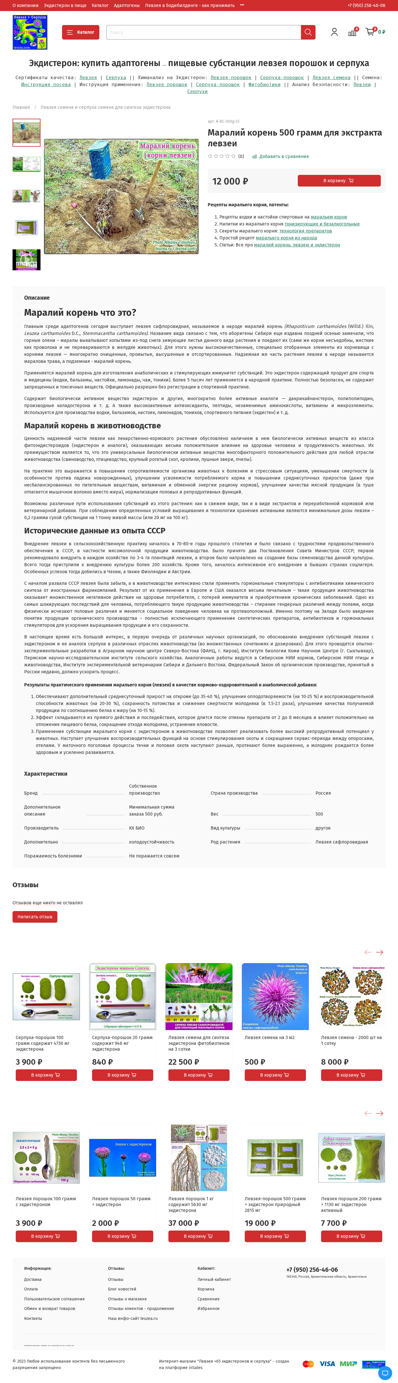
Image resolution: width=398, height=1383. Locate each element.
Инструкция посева (46, 84)
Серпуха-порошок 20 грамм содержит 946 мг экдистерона (122, 1043)
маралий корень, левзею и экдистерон (297, 245)
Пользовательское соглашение (54, 1299)
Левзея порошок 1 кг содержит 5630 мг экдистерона (191, 1204)
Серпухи (197, 91)
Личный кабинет (214, 1279)
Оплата (31, 1289)
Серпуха (116, 77)
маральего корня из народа (286, 238)
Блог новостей (122, 1289)
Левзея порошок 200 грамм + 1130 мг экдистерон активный (351, 1204)
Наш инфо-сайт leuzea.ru (133, 1318)
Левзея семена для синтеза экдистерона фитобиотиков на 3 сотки (199, 1043)
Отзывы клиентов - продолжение (141, 1308)
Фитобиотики (265, 84)
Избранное (209, 1308)
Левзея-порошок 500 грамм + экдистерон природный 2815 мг (275, 1204)
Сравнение (209, 1299)
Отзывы (116, 1279)
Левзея (88, 77)
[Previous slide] (55, 196)
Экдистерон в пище (65, 5)
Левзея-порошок (231, 77)
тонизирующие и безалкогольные (322, 224)
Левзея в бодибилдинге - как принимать (190, 5)
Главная (21, 107)
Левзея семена (332, 77)
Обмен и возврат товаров (49, 1308)
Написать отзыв (34, 916)
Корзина (206, 1289)
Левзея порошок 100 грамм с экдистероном (46, 1201)
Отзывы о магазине (127, 1299)
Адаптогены (127, 5)
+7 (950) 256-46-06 (366, 5)
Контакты (33, 1318)
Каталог (100, 5)
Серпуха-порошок (282, 77)
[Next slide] (27, 267)
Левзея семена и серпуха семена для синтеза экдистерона (105, 107)
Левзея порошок (167, 84)
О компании (26, 5)
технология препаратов (305, 231)
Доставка (33, 1279)
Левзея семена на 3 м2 (270, 1037)
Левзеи (362, 84)
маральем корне (329, 217)
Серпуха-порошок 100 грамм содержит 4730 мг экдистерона (43, 1043)
